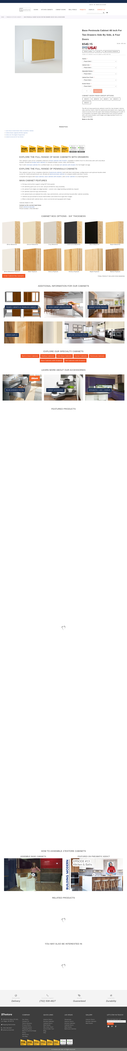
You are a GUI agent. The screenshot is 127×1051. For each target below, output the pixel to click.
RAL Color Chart (48, 1027)
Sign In (91, 4)
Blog (44, 1031)
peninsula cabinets (56, 172)
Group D (115, 99)
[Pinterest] (112, 1026)
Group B (96, 99)
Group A (86, 99)
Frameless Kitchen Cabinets (14, 17)
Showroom (68, 1019)
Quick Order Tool (48, 1029)
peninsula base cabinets (57, 174)
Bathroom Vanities (70, 1029)
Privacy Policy (26, 1025)
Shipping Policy (27, 1029)
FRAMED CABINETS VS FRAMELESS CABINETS (21, 307)
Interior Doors (47, 1019)
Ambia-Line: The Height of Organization (15, 134)
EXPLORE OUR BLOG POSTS (77, 335)
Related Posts (63, 127)
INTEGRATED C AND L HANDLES (99, 390)
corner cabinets (70, 176)
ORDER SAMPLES (12, 335)
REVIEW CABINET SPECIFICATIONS (59, 307)
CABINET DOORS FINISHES (98, 307)
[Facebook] (115, 1026)
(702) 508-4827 (7, 1028)
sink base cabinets (32, 165)
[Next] (87, 1)
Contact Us (25, 1021)
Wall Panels (47, 1025)
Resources (25, 1034)
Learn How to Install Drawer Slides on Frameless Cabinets (20, 130)
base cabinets (39, 176)
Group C (106, 99)
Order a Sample (88, 51)
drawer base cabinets (38, 162)
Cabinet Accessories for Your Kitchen (15, 136)
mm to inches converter (111, 51)
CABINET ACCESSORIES (55, 390)
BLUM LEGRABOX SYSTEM (15, 390)
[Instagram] (108, 1026)
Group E (86, 102)
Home (2, 17)
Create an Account (101, 4)
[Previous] (41, 1)
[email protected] (29, 207)
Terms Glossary (27, 1023)
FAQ (44, 1032)
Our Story (25, 1019)
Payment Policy (27, 1027)
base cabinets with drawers (58, 160)
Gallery (98, 51)
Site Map (25, 1036)
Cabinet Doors (47, 1023)
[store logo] (24, 10)
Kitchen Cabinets (48, 1021)
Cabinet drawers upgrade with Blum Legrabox (17, 132)
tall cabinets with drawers (68, 165)
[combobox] (96, 13)
